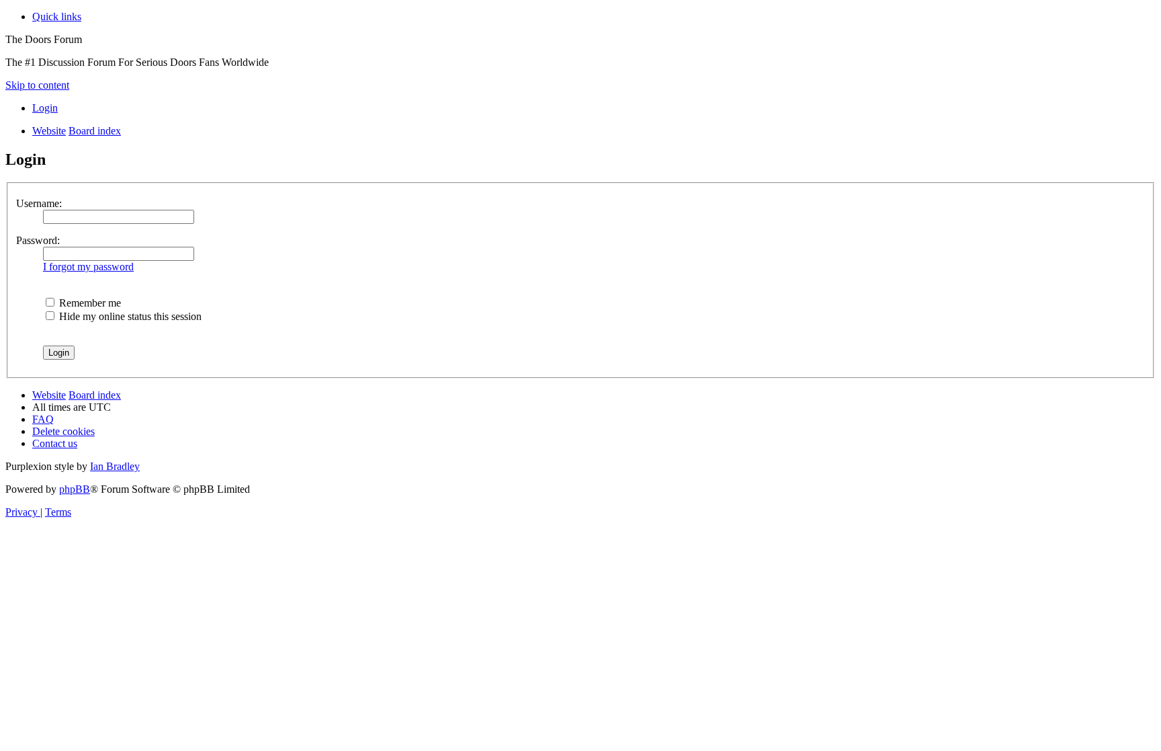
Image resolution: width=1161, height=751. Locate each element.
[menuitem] (45, 108)
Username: (39, 203)
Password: (38, 240)
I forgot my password (88, 266)
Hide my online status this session (129, 316)
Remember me (88, 303)
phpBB (74, 489)
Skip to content (37, 85)
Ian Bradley (115, 466)
